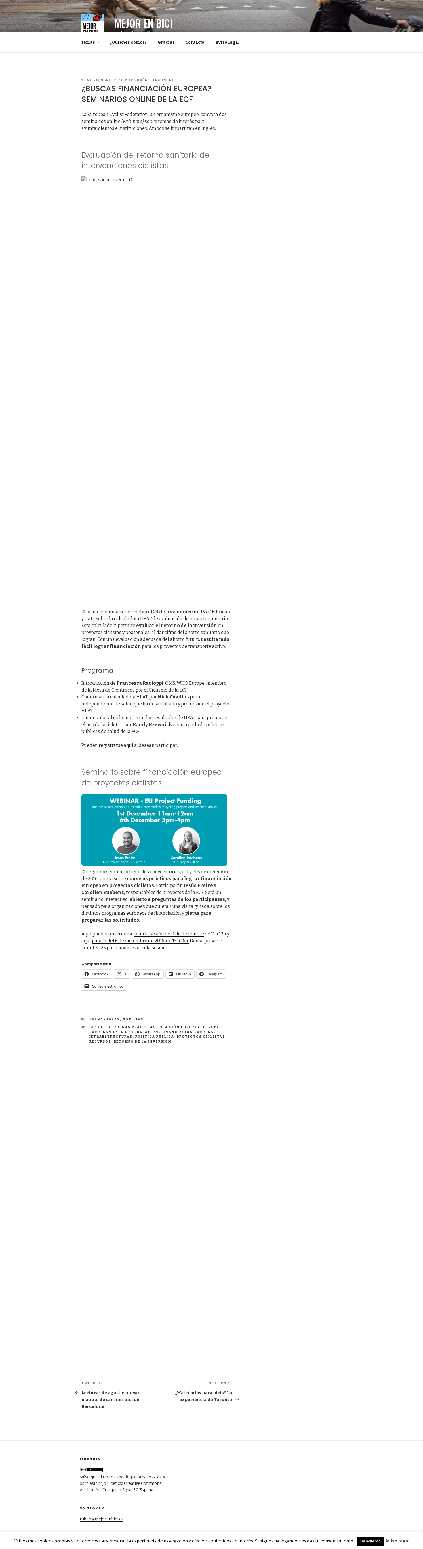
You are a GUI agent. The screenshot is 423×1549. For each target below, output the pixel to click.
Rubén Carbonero (154, 80)
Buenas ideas (104, 1019)
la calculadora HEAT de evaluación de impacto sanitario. (169, 618)
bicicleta (100, 1027)
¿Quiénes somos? (128, 42)
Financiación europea (187, 1032)
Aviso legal (227, 42)
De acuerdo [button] (370, 1541)
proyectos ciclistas (201, 1037)
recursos (100, 1041)
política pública (154, 1037)
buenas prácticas (135, 1027)
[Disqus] (156, 1125)
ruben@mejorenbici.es (101, 1519)
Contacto (195, 42)
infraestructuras (111, 1037)
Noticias (133, 1019)
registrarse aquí (116, 745)
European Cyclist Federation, (118, 114)
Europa (211, 1027)
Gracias (166, 42)
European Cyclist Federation (124, 1032)
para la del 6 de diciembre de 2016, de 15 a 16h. (140, 941)
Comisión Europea (180, 1027)
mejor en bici (144, 23)
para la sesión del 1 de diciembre (169, 934)
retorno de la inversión (143, 1041)
